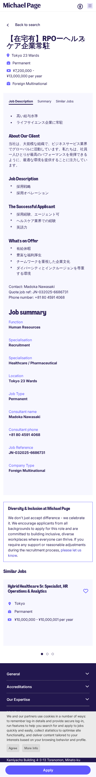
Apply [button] (48, 770)
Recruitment (19, 345)
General (13, 674)
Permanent (18, 399)
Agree (13, 748)
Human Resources (24, 327)
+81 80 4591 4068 (24, 434)
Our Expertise (18, 699)
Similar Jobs (64, 101)
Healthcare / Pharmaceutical (33, 363)
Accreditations (19, 687)
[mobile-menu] (90, 6)
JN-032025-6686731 (27, 452)
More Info (31, 748)
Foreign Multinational (27, 470)
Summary (44, 101)
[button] (23, 24)
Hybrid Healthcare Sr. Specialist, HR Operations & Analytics (38, 589)
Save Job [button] (85, 592)
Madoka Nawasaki (24, 416)
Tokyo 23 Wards (23, 381)
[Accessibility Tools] (80, 6)
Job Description (21, 101)
